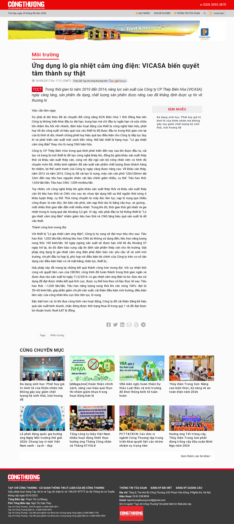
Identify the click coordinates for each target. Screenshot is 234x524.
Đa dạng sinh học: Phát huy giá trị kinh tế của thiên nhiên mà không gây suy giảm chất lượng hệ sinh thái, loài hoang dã (42, 391)
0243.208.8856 (141, 496)
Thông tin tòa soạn (188, 13)
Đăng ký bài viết (161, 487)
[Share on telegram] (143, 324)
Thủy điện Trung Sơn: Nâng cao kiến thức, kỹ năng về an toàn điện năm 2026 (190, 387)
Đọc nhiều (144, 13)
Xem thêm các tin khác (195, 456)
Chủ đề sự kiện (162, 13)
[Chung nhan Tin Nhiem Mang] (131, 513)
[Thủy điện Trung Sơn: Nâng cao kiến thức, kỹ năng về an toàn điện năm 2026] (191, 369)
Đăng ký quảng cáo (189, 487)
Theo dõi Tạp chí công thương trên (90, 81)
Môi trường (45, 55)
